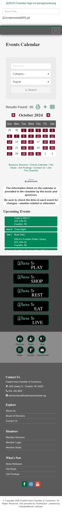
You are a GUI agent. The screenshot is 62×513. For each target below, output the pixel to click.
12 (52, 136)
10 (38, 136)
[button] (38, 107)
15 (23, 141)
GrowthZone (41, 503)
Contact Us (39, 168)
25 (45, 147)
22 (23, 147)
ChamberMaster (26, 506)
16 (30, 141)
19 (52, 141)
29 (23, 153)
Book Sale (19, 233)
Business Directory (18, 165)
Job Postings (25, 168)
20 (9, 147)
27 (9, 153)
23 (30, 147)
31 (38, 153)
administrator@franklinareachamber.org (27, 395)
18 (45, 141)
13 (9, 141)
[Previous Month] (13, 115)
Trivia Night (20, 228)
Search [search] (32, 90)
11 (45, 136)
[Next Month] (48, 115)
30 (30, 153)
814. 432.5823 (15, 391)
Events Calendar (39, 165)
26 (52, 147)
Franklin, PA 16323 (26, 386)
